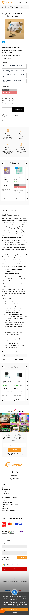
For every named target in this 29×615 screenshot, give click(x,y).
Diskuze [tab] (13, 210)
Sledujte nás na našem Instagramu (14, 411)
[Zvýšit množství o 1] (10, 110)
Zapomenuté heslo (6, 559)
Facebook (12, 471)
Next (26, 163)
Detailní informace (6, 58)
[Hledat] (20, 2)
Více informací (20, 605)
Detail (9, 198)
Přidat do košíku (18, 109)
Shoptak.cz (22, 583)
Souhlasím (15, 609)
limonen (20, 242)
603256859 (16, 478)
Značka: (5, 86)
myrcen (25, 242)
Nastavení (14, 612)
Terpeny (4, 47)
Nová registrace (5, 557)
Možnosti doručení (9, 103)
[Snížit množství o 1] (4, 110)
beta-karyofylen (11, 244)
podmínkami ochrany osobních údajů (14, 454)
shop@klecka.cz (16, 475)
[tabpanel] (13, 184)
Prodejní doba (5, 508)
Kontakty (4, 506)
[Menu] (26, 2)
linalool (16, 242)
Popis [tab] (7, 210)
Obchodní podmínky (7, 502)
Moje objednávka (6, 512)
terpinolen (22, 244)
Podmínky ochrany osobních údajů (10, 504)
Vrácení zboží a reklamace (8, 510)
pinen (16, 244)
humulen (4, 244)
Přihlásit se (14, 449)
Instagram (16, 471)
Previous (3, 163)
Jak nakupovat (5, 500)
